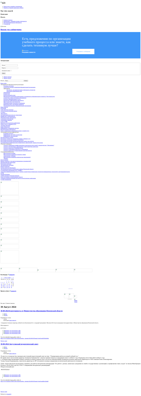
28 (4, 287)
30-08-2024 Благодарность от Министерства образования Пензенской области (32, 311)
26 (1, 287)
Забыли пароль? (8, 76)
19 (1, 285)
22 (7, 285)
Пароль (3, 68)
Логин (3, 65)
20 (3, 285)
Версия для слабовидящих (11, 29)
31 (11, 287)
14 (4, 284)
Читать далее (4, 341)
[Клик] (11, 274)
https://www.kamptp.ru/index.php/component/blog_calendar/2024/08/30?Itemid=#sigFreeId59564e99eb (25, 338)
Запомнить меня (6, 70)
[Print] (5, 314)
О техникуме (7, 24)
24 (11, 285)
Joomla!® (9, 394)
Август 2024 (7, 277)
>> (13, 277)
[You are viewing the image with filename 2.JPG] (12, 332)
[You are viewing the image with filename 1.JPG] (12, 330)
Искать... (3, 80)
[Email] (5, 315)
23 (9, 285)
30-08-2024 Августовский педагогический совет (19, 344)
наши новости (12, 320)
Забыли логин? (7, 78)
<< (1, 277)
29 (7, 287)
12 (1, 284)
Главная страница (8, 20)
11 (13, 282)
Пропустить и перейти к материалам (13, 6)
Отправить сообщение (83, 51)
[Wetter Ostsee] (75, 301)
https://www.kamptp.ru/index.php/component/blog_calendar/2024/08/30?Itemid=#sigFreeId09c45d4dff (24, 381)
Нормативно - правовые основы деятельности (15, 21)
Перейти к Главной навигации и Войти (13, 7)
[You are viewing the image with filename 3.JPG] (12, 333)
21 (4, 285)
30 (9, 287)
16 (9, 284)
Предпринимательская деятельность (13, 22)
